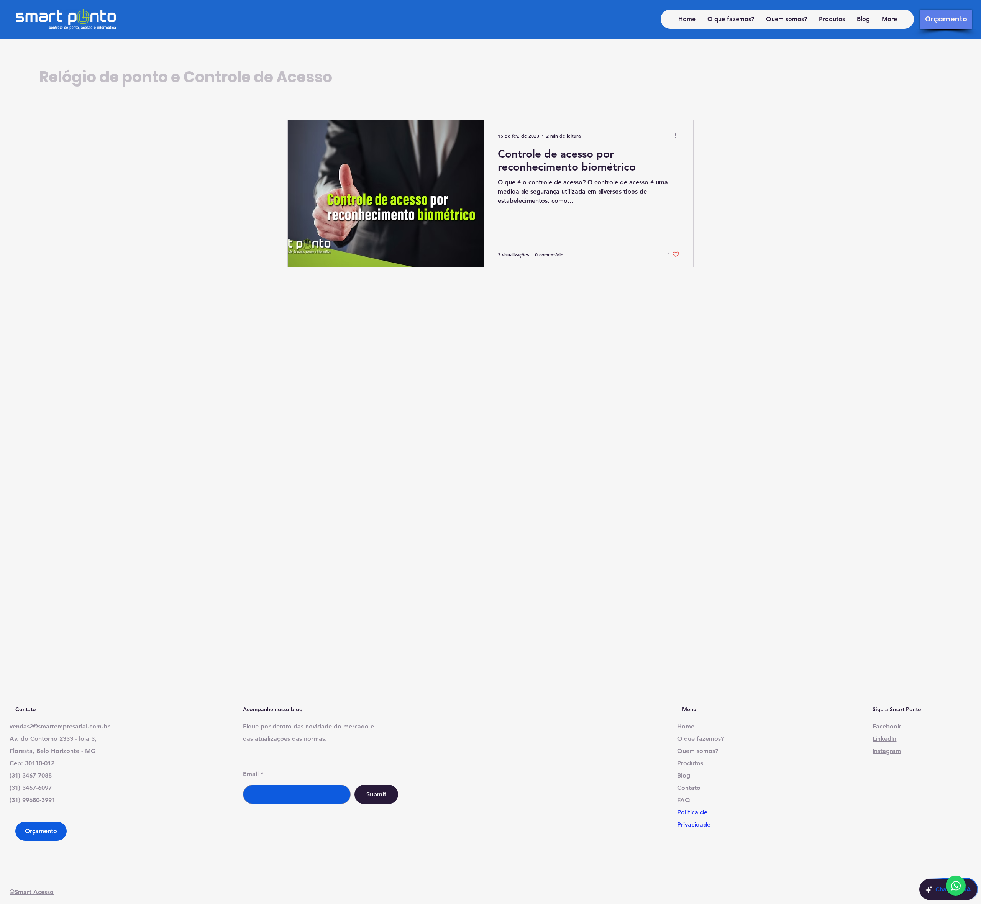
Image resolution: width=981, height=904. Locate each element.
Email (251, 774)
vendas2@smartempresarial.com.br (60, 726)
